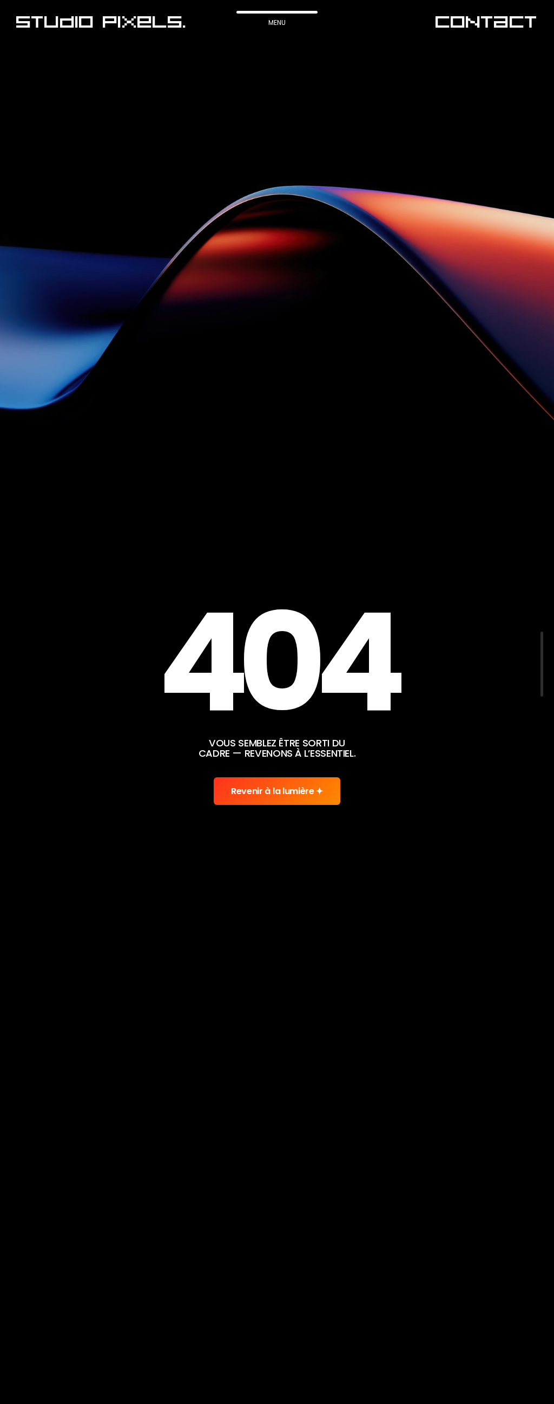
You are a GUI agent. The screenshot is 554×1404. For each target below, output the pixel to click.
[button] (101, 22)
